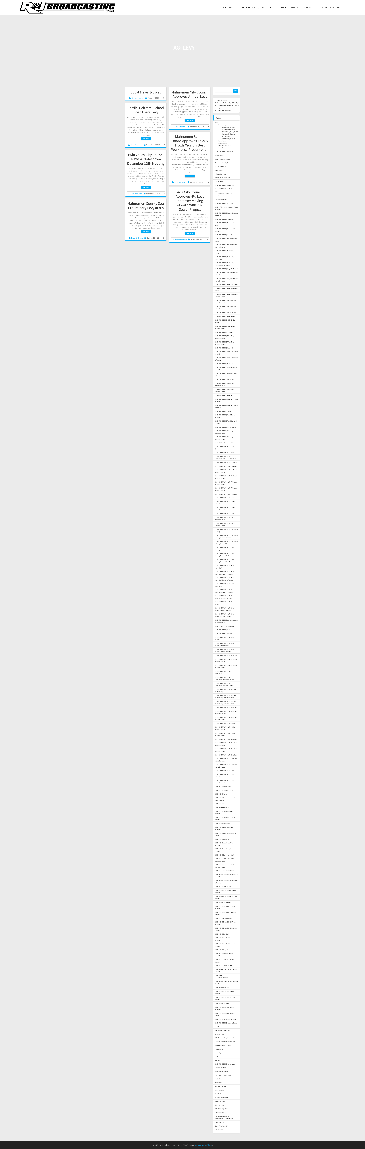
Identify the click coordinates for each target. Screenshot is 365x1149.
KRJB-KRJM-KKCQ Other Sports (225, 427)
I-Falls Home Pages (332, 8)
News (216, 122)
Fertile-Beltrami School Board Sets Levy (146, 110)
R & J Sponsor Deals (221, 166)
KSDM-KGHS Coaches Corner (224, 790)
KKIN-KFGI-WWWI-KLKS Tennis (225, 498)
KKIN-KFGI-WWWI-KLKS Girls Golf (226, 755)
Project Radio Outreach (222, 178)
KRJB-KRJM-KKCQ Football (224, 203)
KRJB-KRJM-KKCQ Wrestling (224, 332)
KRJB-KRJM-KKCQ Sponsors (224, 151)
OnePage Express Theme (203, 1145)
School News (222, 143)
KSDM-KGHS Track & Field (223, 918)
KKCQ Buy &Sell (220, 1105)
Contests (218, 1079)
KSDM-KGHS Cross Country (223, 966)
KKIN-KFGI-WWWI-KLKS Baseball (226, 707)
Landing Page (226, 8)
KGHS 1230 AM (219, 1090)
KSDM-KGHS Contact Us (226, 978)
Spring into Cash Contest (223, 1045)
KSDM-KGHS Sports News (223, 787)
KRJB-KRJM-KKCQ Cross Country (226, 235)
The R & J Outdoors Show (223, 1075)
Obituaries (218, 1083)
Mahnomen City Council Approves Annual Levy (189, 94)
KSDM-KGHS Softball (221, 950)
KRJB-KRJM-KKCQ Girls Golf (224, 395)
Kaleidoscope (219, 1130)
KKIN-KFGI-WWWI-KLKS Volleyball (226, 494)
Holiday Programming (222, 1098)
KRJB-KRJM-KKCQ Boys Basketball (226, 269)
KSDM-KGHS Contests (222, 804)
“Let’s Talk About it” (221, 1126)
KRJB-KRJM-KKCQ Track (223, 411)
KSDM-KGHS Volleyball (222, 823)
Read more (190, 120)
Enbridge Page (219, 1049)
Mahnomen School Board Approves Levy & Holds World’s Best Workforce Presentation (189, 143)
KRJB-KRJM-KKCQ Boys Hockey (225, 313)
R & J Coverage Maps (221, 1109)
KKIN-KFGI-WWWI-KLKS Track (224, 771)
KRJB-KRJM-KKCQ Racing (223, 633)
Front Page (218, 1053)
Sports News (219, 170)
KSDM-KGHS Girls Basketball (224, 871)
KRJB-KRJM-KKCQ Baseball (224, 348)
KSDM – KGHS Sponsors (222, 159)
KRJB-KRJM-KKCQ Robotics (224, 630)
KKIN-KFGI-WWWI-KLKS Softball (225, 723)
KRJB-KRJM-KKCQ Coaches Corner (226, 1023)
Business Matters (220, 1068)
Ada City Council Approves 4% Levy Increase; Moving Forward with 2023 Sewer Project (189, 201)
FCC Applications (220, 174)
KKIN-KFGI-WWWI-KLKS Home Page (297, 8)
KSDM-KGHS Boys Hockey (223, 887)
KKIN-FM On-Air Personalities (224, 443)
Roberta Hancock (138, 98)
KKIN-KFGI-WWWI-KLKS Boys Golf (226, 739)
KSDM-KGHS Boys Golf (222, 987)
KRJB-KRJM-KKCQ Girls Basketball (226, 285)
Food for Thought (220, 1086)
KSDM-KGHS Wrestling (222, 839)
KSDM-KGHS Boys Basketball (224, 855)
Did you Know (219, 155)
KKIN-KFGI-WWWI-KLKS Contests (226, 462)
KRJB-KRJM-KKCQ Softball (224, 364)
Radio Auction (219, 1122)
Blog (216, 1056)
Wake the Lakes (220, 1101)
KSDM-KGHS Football (222, 807)
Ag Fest (217, 1027)
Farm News (222, 141)
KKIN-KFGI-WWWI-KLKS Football (226, 466)
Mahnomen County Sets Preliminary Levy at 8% (146, 205)
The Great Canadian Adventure (225, 1041)
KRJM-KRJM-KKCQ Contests (224, 626)
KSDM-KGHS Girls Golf (222, 1003)
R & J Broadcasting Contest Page (225, 1038)
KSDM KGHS (219, 975)
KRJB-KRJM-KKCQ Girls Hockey (225, 316)
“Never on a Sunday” (221, 163)
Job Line (217, 1060)
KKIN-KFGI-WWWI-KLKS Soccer (225, 514)
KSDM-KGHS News (221, 794)
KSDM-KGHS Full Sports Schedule (225, 1019)
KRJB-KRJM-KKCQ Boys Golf (224, 379)
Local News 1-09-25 (146, 92)
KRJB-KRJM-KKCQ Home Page (256, 8)
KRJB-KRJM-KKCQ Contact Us (225, 1064)
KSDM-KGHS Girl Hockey (223, 902)
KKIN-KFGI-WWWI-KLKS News (224, 453)
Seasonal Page (219, 1034)
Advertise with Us (220, 1112)
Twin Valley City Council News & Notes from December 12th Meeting (146, 159)
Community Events (224, 125)
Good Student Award (221, 1071)
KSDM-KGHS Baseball (222, 934)
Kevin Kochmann (180, 127)
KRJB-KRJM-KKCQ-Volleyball (224, 219)
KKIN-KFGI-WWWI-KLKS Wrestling (226, 655)
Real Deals (218, 1094)
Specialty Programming (222, 1030)
